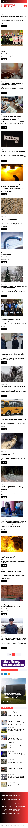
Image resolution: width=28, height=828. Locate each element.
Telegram (5, 674)
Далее (4, 26)
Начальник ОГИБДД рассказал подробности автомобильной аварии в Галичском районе (13, 638)
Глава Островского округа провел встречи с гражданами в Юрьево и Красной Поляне (13, 353)
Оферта (15, 815)
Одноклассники (9, 674)
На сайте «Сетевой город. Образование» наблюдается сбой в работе (12, 83)
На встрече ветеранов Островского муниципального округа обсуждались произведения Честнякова (11, 118)
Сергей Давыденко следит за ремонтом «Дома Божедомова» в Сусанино (12, 605)
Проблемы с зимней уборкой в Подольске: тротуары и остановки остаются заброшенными (13, 219)
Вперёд (18, 654)
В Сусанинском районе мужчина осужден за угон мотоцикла (13, 17)
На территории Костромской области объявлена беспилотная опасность (16, 777)
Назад (9, 654)
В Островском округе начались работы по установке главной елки (13, 386)
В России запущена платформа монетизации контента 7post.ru (15, 761)
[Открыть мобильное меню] (25, 6)
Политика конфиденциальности (11, 814)
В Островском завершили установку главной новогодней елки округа (14, 286)
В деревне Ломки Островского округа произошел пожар (11, 453)
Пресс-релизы (12, 813)
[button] (3, 701)
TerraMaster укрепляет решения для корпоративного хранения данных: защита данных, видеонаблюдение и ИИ (17, 730)
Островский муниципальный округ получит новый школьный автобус (13, 420)
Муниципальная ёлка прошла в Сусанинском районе (14, 50)
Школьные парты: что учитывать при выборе (16, 784)
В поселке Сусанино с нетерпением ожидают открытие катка (14, 151)
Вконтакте (2, 674)
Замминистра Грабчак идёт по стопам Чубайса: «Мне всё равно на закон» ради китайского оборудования (17, 714)
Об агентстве (5, 813)
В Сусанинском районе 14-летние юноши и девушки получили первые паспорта (13, 320)
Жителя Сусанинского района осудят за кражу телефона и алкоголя (12, 572)
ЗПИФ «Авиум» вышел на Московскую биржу (17, 746)
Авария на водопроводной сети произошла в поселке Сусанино (14, 253)
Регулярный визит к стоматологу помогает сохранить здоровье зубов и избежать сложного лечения (17, 723)
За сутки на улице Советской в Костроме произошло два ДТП (15, 769)
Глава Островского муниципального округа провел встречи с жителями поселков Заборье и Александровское (13, 522)
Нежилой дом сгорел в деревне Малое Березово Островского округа (12, 185)
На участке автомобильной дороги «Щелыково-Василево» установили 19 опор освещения (13, 488)
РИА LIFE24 (11, 6)
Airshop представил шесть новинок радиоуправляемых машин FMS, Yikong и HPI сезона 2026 (17, 755)
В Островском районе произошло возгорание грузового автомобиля (14, 556)
